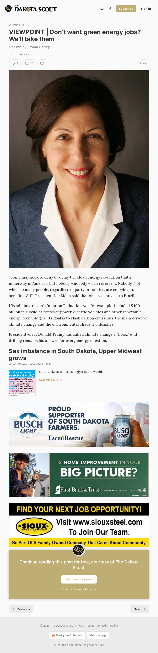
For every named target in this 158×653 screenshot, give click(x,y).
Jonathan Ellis (18, 363)
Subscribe (126, 8)
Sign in (146, 8)
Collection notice (107, 625)
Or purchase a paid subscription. (79, 589)
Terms (90, 625)
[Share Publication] (110, 8)
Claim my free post (79, 579)
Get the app (98, 635)
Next (137, 609)
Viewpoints (17, 25)
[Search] (102, 8)
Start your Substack (69, 635)
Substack (60, 645)
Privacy (79, 625)
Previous (23, 609)
